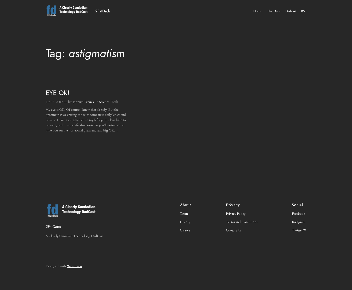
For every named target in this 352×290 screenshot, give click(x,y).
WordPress (74, 266)
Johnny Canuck (83, 102)
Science (104, 102)
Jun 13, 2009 (54, 102)
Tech (114, 102)
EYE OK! (57, 93)
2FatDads (103, 11)
